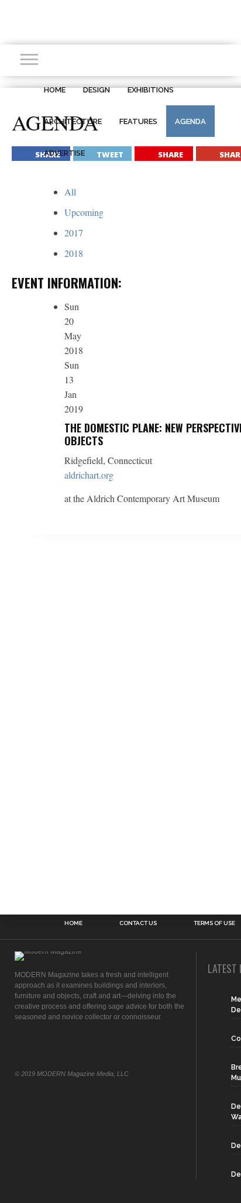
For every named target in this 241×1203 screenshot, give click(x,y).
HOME (55, 89)
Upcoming (84, 212)
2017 (73, 232)
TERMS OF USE (214, 923)
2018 (73, 253)
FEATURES (138, 121)
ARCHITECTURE (73, 121)
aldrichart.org (88, 475)
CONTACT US (138, 923)
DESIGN (96, 89)
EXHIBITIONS (151, 89)
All (70, 191)
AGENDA (190, 121)
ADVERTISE (64, 153)
